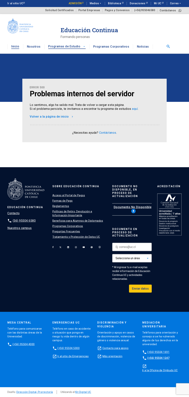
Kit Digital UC (83, 392)
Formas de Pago (62, 200)
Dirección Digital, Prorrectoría (34, 392)
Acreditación (169, 186)
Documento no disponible (133, 209)
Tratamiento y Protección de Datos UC (76, 236)
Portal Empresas (89, 10)
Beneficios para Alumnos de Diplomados (77, 220)
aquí (135, 109)
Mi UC (158, 3)
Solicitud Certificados (59, 10)
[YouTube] (84, 247)
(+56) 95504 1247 (158, 357)
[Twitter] (60, 247)
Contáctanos (168, 10)
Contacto (13, 213)
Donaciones (138, 3)
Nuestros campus (19, 228)
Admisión (75, 3)
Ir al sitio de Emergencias (73, 356)
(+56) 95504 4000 (24, 344)
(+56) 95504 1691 (158, 352)
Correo (176, 3)
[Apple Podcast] (100, 247)
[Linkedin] (68, 247)
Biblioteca (115, 3)
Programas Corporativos (111, 46)
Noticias (143, 46)
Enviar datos (140, 288)
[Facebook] (53, 247)
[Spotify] (91, 247)
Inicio (15, 46)
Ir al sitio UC (15, 3)
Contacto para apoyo (115, 348)
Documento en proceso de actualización (125, 232)
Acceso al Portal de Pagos (68, 195)
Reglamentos (60, 206)
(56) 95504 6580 (24, 220)
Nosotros (34, 46)
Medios (96, 3)
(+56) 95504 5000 (68, 348)
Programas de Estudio (66, 46)
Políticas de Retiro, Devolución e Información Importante (72, 213)
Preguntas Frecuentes (66, 231)
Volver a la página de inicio (52, 116)
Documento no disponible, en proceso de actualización (125, 191)
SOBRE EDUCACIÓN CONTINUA (75, 186)
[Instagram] (76, 247)
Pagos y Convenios (117, 10)
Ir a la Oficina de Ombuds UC (160, 370)
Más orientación (112, 356)
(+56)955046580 (144, 10)
